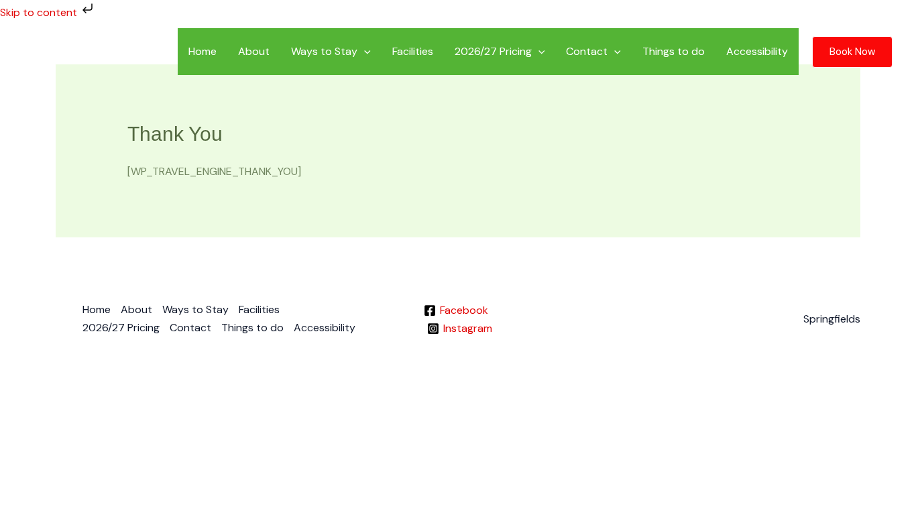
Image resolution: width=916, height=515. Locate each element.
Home (202, 51)
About (254, 51)
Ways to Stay (324, 51)
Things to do (673, 51)
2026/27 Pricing (493, 51)
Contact (587, 51)
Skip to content (40, 12)
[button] (364, 51)
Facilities (412, 51)
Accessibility (757, 51)
